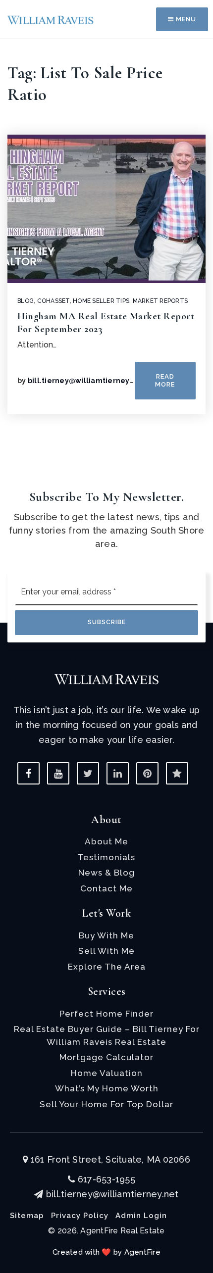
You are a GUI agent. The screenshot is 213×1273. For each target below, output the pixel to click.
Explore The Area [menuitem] (107, 967)
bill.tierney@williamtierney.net (86, 381)
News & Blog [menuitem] (106, 873)
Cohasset (53, 300)
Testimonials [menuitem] (106, 857)
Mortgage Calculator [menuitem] (106, 1057)
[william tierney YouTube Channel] (58, 773)
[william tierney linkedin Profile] (117, 773)
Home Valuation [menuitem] (107, 1073)
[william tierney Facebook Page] (28, 773)
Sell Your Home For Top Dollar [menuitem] (106, 1104)
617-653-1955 (105, 1179)
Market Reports (160, 300)
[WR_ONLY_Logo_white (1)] (106, 679)
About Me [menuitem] (106, 841)
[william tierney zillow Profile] (177, 773)
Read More (165, 380)
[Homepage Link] (51, 19)
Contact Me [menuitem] (106, 888)
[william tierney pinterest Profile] (147, 773)
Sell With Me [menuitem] (106, 951)
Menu (185, 19)
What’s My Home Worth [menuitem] (107, 1088)
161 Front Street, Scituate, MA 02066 (109, 1159)
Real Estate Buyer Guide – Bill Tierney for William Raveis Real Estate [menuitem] (107, 1035)
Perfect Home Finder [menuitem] (106, 1014)
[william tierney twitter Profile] (88, 773)
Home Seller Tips (101, 300)
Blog (25, 300)
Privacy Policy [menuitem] (79, 1215)
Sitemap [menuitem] (27, 1215)
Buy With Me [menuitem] (106, 935)
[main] (106, 232)
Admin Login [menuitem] (141, 1215)
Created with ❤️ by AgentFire (106, 1252)
